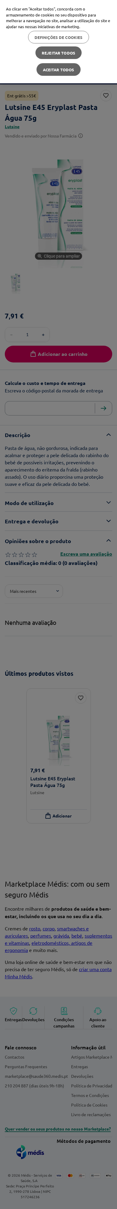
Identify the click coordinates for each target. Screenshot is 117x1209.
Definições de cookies (58, 37)
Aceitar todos (58, 69)
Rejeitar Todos (58, 52)
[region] (58, 41)
